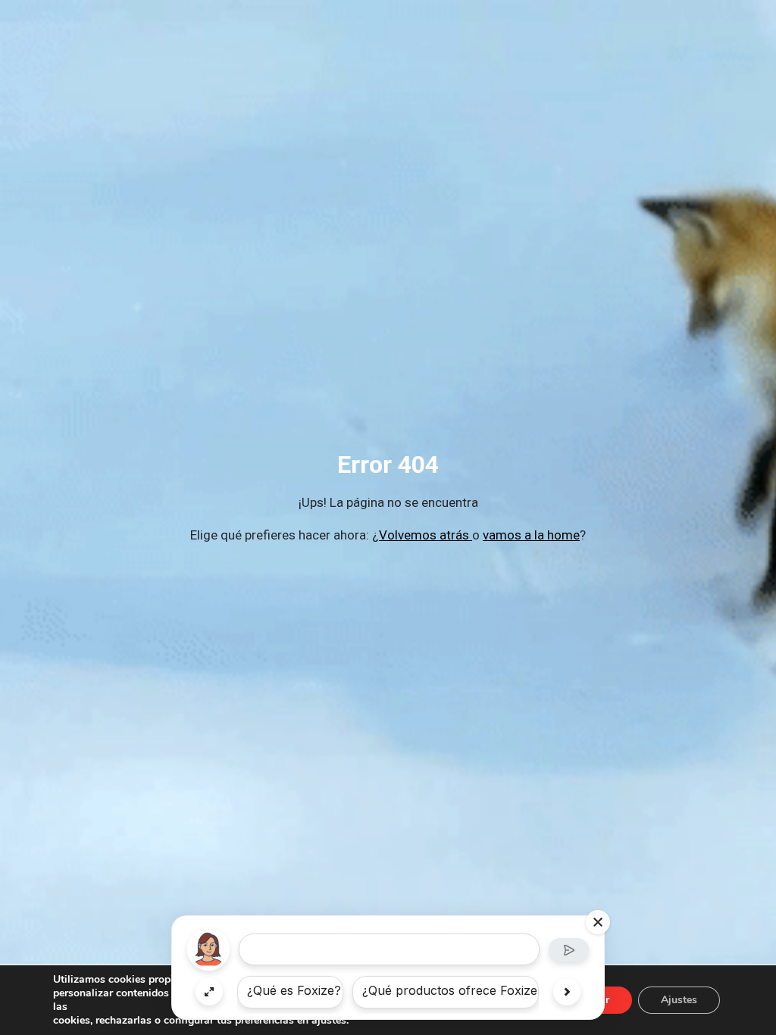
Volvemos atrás (425, 535)
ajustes (328, 1020)
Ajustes (679, 1000)
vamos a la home (531, 535)
